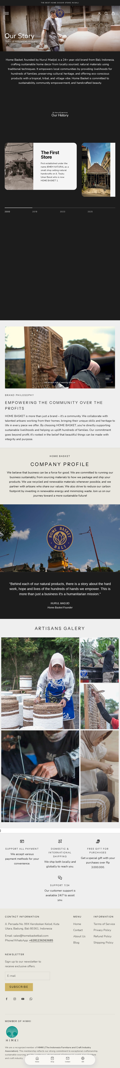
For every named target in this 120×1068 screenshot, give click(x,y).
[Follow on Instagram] (14, 998)
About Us (79, 936)
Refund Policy (102, 936)
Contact (78, 930)
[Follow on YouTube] (22, 998)
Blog (76, 942)
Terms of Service (104, 924)
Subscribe (19, 987)
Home (77, 924)
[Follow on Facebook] (6, 998)
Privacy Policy (102, 930)
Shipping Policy (103, 942)
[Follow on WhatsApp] (30, 998)
